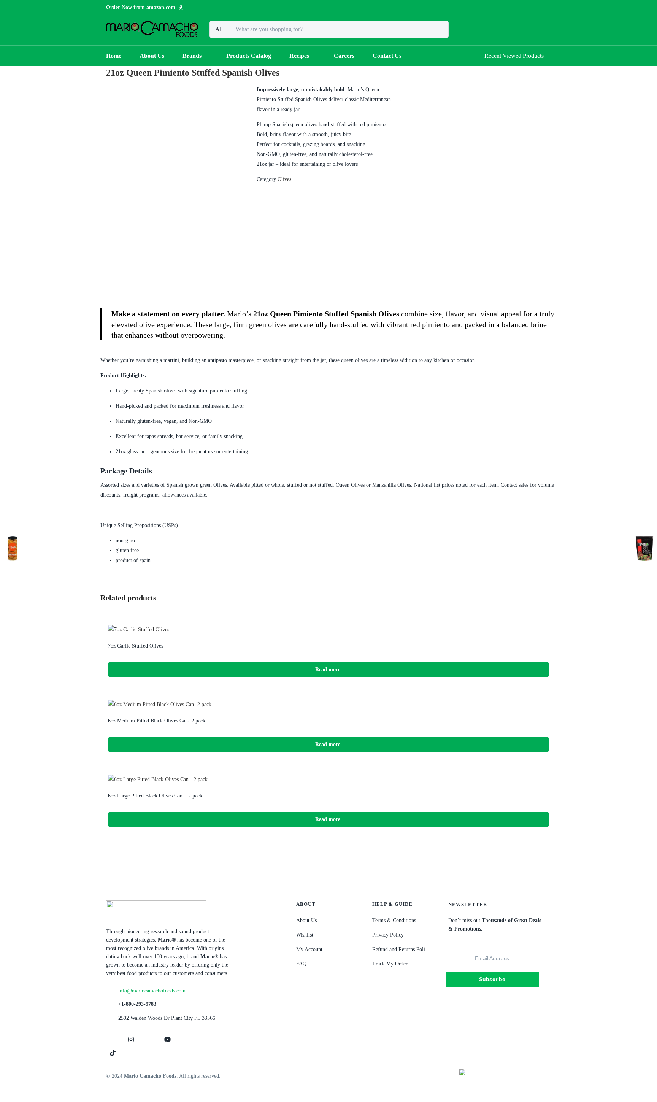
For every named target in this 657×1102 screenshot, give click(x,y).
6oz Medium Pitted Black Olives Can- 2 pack (156, 721)
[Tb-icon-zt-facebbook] (112, 1039)
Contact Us (387, 55)
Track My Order (390, 964)
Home (113, 55)
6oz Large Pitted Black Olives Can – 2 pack (155, 796)
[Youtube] (167, 1039)
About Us (152, 55)
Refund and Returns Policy (401, 949)
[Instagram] (130, 1039)
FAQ (301, 964)
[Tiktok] (112, 1052)
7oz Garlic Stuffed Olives (135, 646)
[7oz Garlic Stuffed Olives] (138, 629)
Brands (192, 55)
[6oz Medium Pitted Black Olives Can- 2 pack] (159, 704)
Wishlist (304, 935)
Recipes (299, 55)
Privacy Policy (388, 935)
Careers (344, 55)
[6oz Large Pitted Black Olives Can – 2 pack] (158, 779)
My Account (309, 949)
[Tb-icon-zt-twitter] (149, 1039)
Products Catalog (248, 55)
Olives (284, 179)
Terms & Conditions (394, 920)
